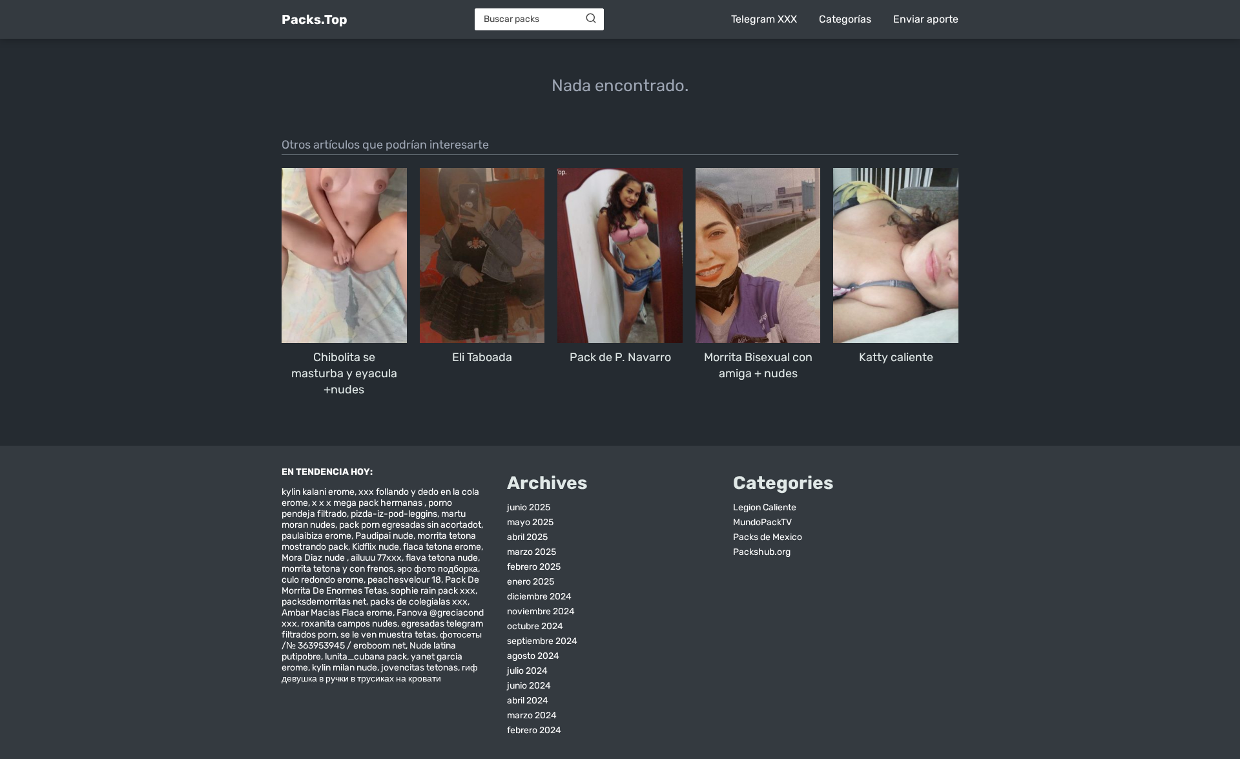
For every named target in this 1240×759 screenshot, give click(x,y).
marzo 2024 (532, 715)
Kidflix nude (375, 546)
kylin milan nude (344, 667)
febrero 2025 (534, 566)
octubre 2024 (535, 626)
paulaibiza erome (316, 535)
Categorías (845, 19)
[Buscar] (591, 18)
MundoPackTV (762, 522)
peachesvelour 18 (404, 579)
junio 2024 (529, 685)
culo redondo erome (323, 579)
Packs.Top (314, 19)
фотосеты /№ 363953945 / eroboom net (382, 640)
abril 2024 (527, 700)
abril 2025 (527, 537)
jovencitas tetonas (419, 667)
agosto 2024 (533, 655)
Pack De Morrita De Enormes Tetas (380, 585)
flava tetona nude (442, 557)
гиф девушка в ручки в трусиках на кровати (380, 673)
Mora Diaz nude (314, 557)
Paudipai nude (384, 535)
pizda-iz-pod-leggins (394, 513)
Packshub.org (761, 551)
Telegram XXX (764, 19)
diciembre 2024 (539, 596)
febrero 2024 (534, 730)
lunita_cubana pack (366, 656)
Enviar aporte (925, 19)
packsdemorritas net (324, 601)
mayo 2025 (530, 522)
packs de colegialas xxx (419, 601)
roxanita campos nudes (349, 623)
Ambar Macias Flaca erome (337, 612)
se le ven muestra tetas (388, 634)
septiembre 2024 (542, 641)
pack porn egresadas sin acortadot (410, 524)
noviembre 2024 (541, 611)
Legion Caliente (764, 507)
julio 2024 (527, 670)
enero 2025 (530, 581)
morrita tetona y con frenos (337, 568)
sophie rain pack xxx (433, 590)
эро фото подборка (437, 568)
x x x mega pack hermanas (368, 502)
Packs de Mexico (767, 537)
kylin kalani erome (318, 491)
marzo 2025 (531, 551)
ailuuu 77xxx (376, 557)
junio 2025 (528, 507)
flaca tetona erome (442, 546)
